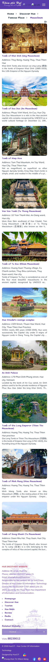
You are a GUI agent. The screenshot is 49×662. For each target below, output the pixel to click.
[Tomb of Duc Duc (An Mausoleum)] (24, 91)
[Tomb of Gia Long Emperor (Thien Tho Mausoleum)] (24, 408)
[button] (45, 21)
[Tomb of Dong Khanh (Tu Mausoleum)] (24, 517)
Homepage (10, 598)
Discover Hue (27, 13)
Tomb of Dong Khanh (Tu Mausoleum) (21, 534)
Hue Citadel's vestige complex (18, 319)
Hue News (10, 609)
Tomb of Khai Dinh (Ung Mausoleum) (21, 55)
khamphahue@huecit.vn (19, 577)
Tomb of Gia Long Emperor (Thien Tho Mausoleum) (22, 427)
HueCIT (16, 654)
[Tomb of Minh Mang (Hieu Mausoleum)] (24, 464)
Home (10, 13)
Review (8, 612)
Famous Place (16, 17)
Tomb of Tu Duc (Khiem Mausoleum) (20, 263)
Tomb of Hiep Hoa (12, 158)
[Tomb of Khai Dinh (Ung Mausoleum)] (24, 38)
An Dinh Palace (10, 372)
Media (8, 616)
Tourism (9, 605)
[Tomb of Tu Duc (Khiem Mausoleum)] (24, 246)
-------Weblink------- (13, 632)
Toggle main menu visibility (44, 4)
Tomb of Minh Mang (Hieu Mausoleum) (22, 481)
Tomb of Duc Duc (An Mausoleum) (19, 108)
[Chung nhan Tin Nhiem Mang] (15, 659)
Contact (9, 619)
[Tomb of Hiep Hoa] (24, 141)
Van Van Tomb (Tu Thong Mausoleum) (21, 211)
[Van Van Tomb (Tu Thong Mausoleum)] (24, 194)
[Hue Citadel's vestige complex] (24, 302)
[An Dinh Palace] (24, 355)
